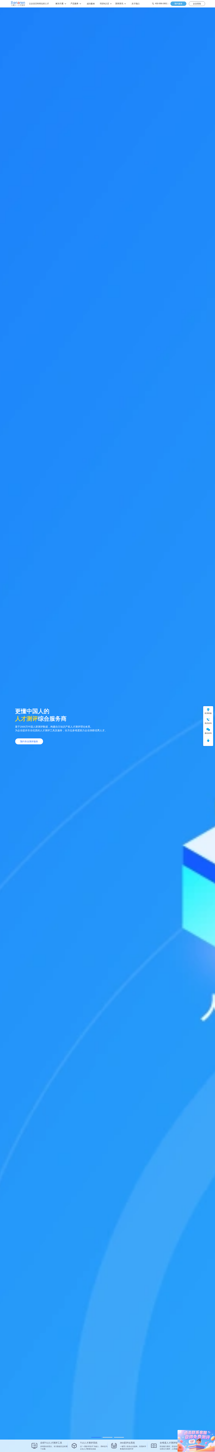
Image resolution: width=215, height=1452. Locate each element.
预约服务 (178, 4)
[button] (96, 1437)
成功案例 (91, 4)
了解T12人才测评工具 (31, 738)
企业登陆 (197, 4)
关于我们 (135, 4)
